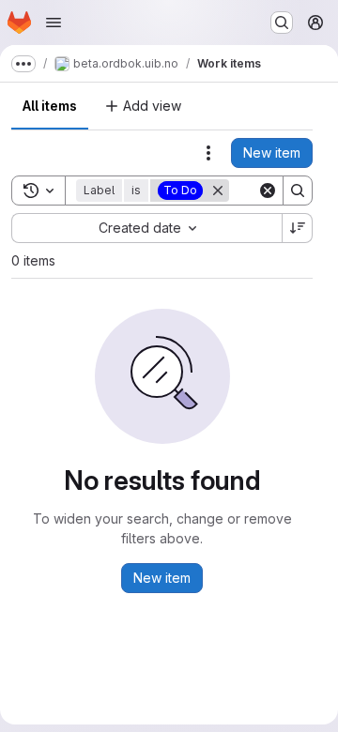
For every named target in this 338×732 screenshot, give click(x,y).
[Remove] (218, 190)
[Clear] (267, 190)
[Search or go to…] (281, 22)
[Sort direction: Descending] (298, 228)
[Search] (298, 190)
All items (50, 106)
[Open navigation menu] (53, 23)
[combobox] (146, 228)
